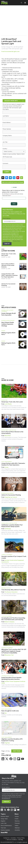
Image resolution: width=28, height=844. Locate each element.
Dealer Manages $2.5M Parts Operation (8, 314)
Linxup (6, 467)
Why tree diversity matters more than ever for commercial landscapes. (13, 594)
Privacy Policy (16, 241)
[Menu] (25, 2)
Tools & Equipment (6, 616)
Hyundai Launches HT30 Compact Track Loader (13, 557)
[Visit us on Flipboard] (18, 758)
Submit (7, 171)
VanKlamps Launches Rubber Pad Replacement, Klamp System (11, 525)
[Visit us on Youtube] (22, 758)
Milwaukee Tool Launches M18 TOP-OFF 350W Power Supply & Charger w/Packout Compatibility (13, 651)
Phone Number (7, 129)
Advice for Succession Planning (8, 284)
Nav (6, 713)
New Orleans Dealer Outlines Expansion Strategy (7, 324)
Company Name (7, 135)
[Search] (21, 2)
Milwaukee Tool (9, 655)
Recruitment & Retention (8, 430)
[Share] (6, 177)
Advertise (13, 838)
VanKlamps (8, 528)
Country (5, 148)
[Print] (2, 177)
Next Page (16, 751)
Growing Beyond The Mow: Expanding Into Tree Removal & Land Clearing (13, 618)
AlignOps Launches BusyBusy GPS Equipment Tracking (12, 739)
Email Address (7, 122)
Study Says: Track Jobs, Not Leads (8, 254)
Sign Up (7, 243)
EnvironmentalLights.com (12, 51)
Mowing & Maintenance (7, 320)
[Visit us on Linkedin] (2, 758)
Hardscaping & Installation (9, 523)
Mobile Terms (6, 241)
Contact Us (6, 838)
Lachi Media (8, 404)
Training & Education (7, 675)
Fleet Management (6, 461)
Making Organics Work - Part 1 (8, 343)
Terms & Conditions (12, 839)
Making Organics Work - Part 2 (8, 333)
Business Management (7, 493)
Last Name (6, 116)
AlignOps (7, 743)
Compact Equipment (6, 554)
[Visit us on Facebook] (10, 758)
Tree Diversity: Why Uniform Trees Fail (13, 589)
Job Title (5, 142)
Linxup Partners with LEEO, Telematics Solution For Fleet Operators (9, 275)
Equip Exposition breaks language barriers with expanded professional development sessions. (12, 686)
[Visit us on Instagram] (14, 758)
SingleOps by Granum (11, 497)
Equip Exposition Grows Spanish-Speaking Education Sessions (11, 678)
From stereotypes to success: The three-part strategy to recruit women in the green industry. (13, 439)
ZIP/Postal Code (7, 156)
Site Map (20, 839)
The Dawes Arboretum (11, 592)
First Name (6, 109)
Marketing (4, 400)
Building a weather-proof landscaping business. (11, 715)
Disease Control (6, 588)
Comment (5, 163)
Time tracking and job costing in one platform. (14, 744)
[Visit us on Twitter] (6, 758)
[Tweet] (14, 177)
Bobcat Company (10, 621)
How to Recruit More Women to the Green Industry (7, 265)
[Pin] (17, 177)
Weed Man (8, 435)
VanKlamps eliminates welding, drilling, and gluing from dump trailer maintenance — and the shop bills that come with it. (13, 532)
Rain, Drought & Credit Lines (10, 711)
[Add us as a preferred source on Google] (21, 177)
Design (3, 330)
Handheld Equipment (7, 647)
